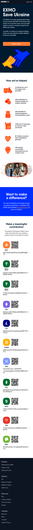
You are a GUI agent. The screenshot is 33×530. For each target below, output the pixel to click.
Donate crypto (16, 44)
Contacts (4, 519)
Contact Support (6, 499)
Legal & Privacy (5, 522)
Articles (3, 505)
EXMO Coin (4, 488)
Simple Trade (5, 467)
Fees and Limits (6, 502)
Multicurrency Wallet (7, 465)
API (2, 479)
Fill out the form (22, 207)
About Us (4, 514)
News (3, 517)
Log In (27, 2)
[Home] (5, 2)
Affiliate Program (6, 485)
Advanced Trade (6, 470)
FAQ (2, 496)
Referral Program (6, 482)
